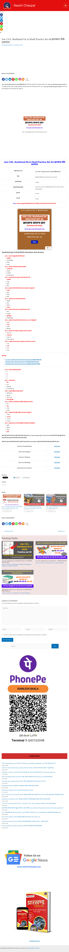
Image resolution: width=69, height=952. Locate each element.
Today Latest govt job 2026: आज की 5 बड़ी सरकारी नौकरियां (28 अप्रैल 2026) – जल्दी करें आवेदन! (25, 821)
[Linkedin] (9, 78)
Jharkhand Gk (15, 564)
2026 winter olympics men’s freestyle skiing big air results (17, 790)
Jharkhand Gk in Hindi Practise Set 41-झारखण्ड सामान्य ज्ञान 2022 (22, 361)
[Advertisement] (34, 25)
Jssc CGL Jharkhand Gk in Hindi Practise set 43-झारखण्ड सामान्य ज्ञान (23, 359)
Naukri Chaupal (24, 5)
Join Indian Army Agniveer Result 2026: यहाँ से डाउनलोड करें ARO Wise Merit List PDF (24, 781)
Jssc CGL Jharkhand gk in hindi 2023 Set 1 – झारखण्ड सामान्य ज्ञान (51, 561)
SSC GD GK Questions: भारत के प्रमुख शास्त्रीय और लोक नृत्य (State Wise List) (21, 816)
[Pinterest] (13, 78)
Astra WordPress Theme (32, 948)
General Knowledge (24, 564)
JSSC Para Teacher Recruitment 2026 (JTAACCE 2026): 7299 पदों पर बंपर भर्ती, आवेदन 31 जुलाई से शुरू (28, 767)
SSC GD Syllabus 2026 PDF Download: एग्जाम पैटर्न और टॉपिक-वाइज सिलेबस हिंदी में (22, 825)
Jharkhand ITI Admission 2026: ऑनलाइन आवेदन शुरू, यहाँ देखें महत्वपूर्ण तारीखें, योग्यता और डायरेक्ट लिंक (26, 799)
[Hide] (0, 32)
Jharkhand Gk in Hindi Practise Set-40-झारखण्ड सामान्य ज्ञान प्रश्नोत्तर (22, 364)
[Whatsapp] (16, 78)
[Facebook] (3, 78)
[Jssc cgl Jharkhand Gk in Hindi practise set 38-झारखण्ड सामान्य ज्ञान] (34, 500)
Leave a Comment (6, 564)
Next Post (61, 531)
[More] (23, 78)
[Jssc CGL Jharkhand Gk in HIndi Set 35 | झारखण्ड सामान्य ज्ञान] (56, 500)
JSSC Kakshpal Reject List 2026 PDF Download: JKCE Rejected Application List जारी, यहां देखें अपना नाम (28, 763)
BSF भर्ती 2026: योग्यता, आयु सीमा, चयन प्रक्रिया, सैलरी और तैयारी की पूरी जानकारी (20, 785)
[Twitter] (6, 78)
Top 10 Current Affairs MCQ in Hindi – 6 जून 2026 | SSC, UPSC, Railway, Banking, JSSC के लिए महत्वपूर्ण (29, 803)
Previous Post (8, 531)
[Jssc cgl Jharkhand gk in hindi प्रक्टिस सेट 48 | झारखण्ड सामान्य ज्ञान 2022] (12, 500)
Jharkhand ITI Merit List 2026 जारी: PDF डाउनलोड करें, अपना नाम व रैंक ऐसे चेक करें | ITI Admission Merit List (28, 772)
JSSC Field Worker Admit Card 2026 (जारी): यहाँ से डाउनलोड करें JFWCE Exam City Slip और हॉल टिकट (27, 776)
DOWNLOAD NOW (34, 941)
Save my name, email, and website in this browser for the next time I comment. (25, 634)
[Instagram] (19, 78)
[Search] (55, 646)
